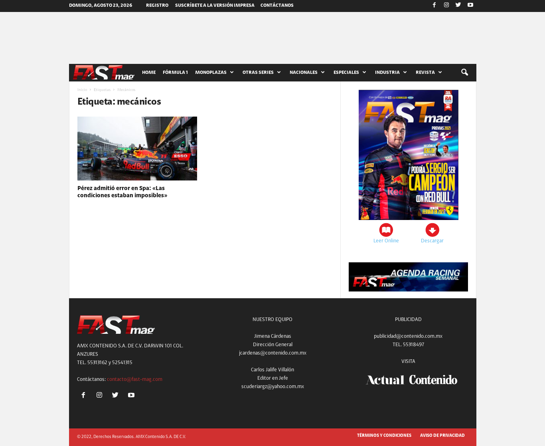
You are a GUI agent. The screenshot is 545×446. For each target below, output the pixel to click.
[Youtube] (470, 6)
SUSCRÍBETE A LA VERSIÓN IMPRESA (215, 5)
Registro (157, 5)
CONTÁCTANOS (277, 5)
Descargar (432, 241)
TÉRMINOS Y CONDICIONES (384, 436)
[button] (464, 72)
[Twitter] (458, 6)
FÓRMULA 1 (175, 72)
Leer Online (386, 241)
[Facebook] (434, 6)
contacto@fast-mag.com (134, 379)
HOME (149, 72)
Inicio (82, 90)
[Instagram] (446, 6)
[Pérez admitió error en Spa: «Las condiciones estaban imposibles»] (137, 148)
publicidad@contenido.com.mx (408, 336)
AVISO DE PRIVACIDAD (442, 436)
